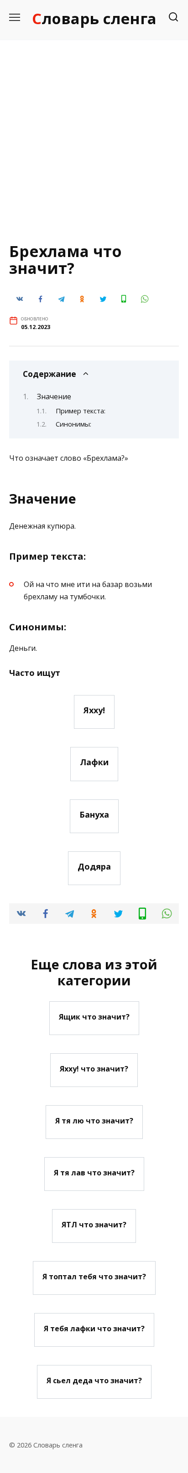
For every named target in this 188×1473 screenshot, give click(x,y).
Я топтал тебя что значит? (94, 1276)
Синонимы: (73, 423)
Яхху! (94, 710)
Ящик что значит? (94, 1016)
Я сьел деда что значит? (94, 1380)
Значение (54, 396)
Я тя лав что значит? (94, 1172)
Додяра (94, 866)
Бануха (94, 814)
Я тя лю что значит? (94, 1120)
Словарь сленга (94, 18)
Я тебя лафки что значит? (94, 1328)
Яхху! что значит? (94, 1068)
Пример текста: (80, 410)
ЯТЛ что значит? (94, 1224)
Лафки (94, 762)
